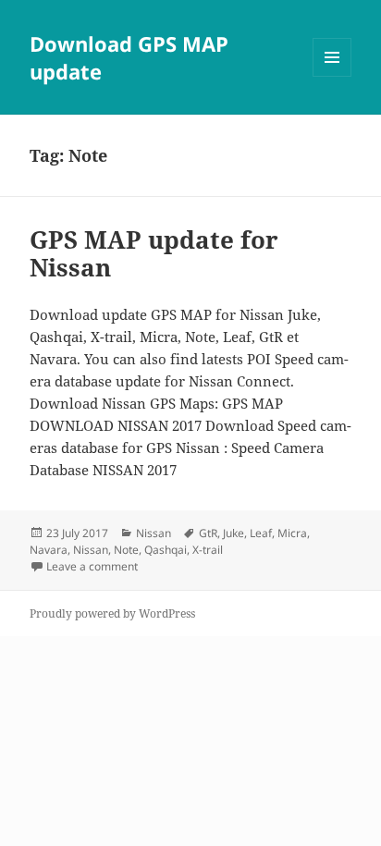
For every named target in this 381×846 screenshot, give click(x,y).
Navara (49, 550)
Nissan (153, 533)
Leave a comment (92, 566)
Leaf (261, 533)
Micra (292, 533)
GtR (208, 533)
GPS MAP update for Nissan (154, 253)
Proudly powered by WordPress (112, 613)
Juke (233, 533)
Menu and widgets (332, 76)
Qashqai (165, 550)
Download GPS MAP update (129, 57)
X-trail (207, 550)
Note (126, 550)
